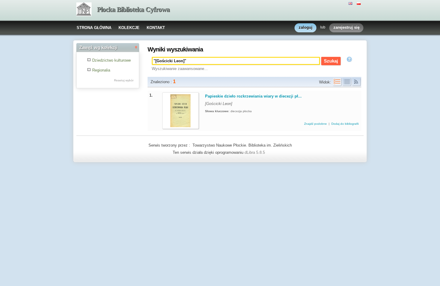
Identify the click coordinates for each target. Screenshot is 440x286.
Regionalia (101, 70)
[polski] (359, 3)
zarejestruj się (346, 27)
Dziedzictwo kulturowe (111, 60)
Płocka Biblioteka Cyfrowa (133, 9)
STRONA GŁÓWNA (94, 27)
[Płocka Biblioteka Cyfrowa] (84, 9)
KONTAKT (156, 27)
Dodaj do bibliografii (345, 123)
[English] (351, 3)
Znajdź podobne (316, 123)
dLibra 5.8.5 (255, 152)
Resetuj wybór (123, 80)
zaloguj (305, 27)
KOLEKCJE (129, 27)
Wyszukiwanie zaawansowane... (180, 68)
